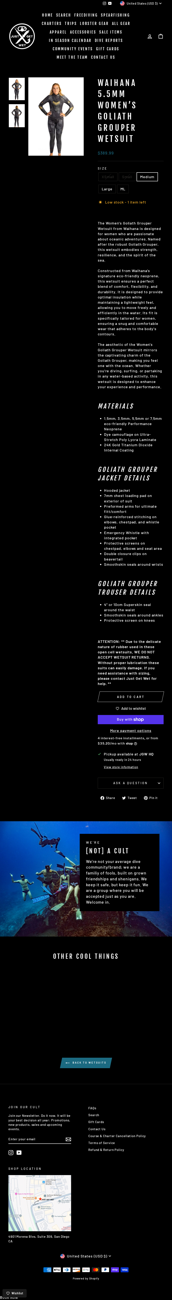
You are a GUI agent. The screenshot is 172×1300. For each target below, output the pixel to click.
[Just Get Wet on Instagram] (10, 1152)
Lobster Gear (94, 23)
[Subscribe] (68, 1139)
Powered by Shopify (86, 1278)
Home (47, 15)
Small (127, 176)
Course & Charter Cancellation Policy (117, 1136)
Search (63, 15)
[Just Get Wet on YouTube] (19, 1152)
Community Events (73, 49)
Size (102, 168)
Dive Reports (109, 40)
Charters (52, 23)
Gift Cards (107, 49)
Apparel (58, 32)
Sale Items (110, 32)
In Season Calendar (70, 40)
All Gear (121, 23)
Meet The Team (72, 57)
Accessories (83, 32)
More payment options (130, 730)
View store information (121, 767)
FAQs (92, 1108)
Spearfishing (115, 15)
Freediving (86, 15)
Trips (71, 23)
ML (123, 189)
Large (107, 189)
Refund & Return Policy (106, 1150)
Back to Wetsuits (88, 1062)
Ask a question (130, 783)
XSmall (108, 176)
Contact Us (103, 57)
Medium (147, 176)
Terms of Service (101, 1143)
